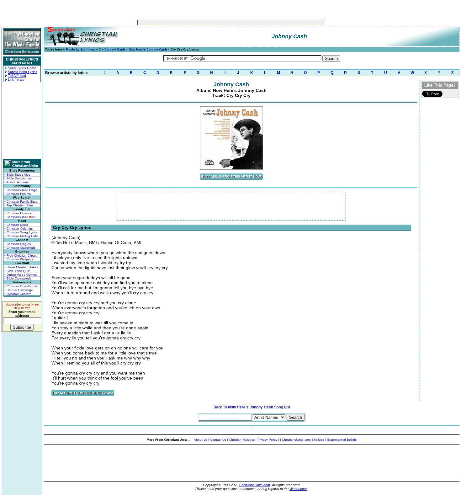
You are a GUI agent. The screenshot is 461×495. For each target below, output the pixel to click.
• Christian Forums (17, 193)
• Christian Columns (18, 228)
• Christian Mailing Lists (21, 236)
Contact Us (218, 439)
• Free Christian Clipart (20, 255)
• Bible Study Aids (17, 174)
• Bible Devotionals (18, 178)
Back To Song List (252, 407)
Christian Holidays (242, 439)
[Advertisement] (211, 22)
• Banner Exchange (18, 290)
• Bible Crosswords (17, 278)
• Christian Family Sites (20, 201)
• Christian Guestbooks (21, 286)
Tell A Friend (17, 75)
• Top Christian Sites (19, 205)
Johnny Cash (115, 49)
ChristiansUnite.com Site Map (303, 439)
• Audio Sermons (16, 182)
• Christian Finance (18, 213)
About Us (200, 439)
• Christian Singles (17, 244)
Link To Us (16, 79)
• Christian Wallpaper (19, 259)
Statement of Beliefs (342, 439)
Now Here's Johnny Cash (148, 49)
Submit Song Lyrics (22, 72)
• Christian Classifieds (19, 247)
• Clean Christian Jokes (21, 267)
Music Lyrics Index (80, 49)
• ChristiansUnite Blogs (20, 190)
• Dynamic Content (17, 293)
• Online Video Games (20, 274)
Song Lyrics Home (22, 68)
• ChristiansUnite (20, 217)
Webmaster (298, 489)
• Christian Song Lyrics (20, 232)
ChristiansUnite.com (254, 485)
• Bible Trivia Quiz (17, 271)
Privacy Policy (267, 439)
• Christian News (16, 224)
